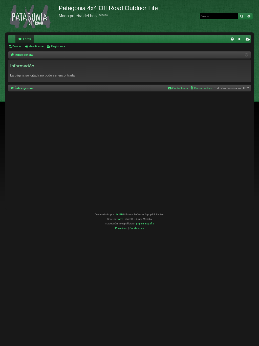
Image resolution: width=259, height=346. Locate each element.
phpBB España (145, 223)
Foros (27, 39)
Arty (120, 219)
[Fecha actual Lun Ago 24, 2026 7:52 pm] (246, 55)
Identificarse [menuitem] (241, 40)
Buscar (16, 46)
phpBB (119, 214)
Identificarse (36, 46)
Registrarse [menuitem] (248, 40)
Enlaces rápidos (12, 40)
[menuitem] (232, 39)
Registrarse (58, 46)
